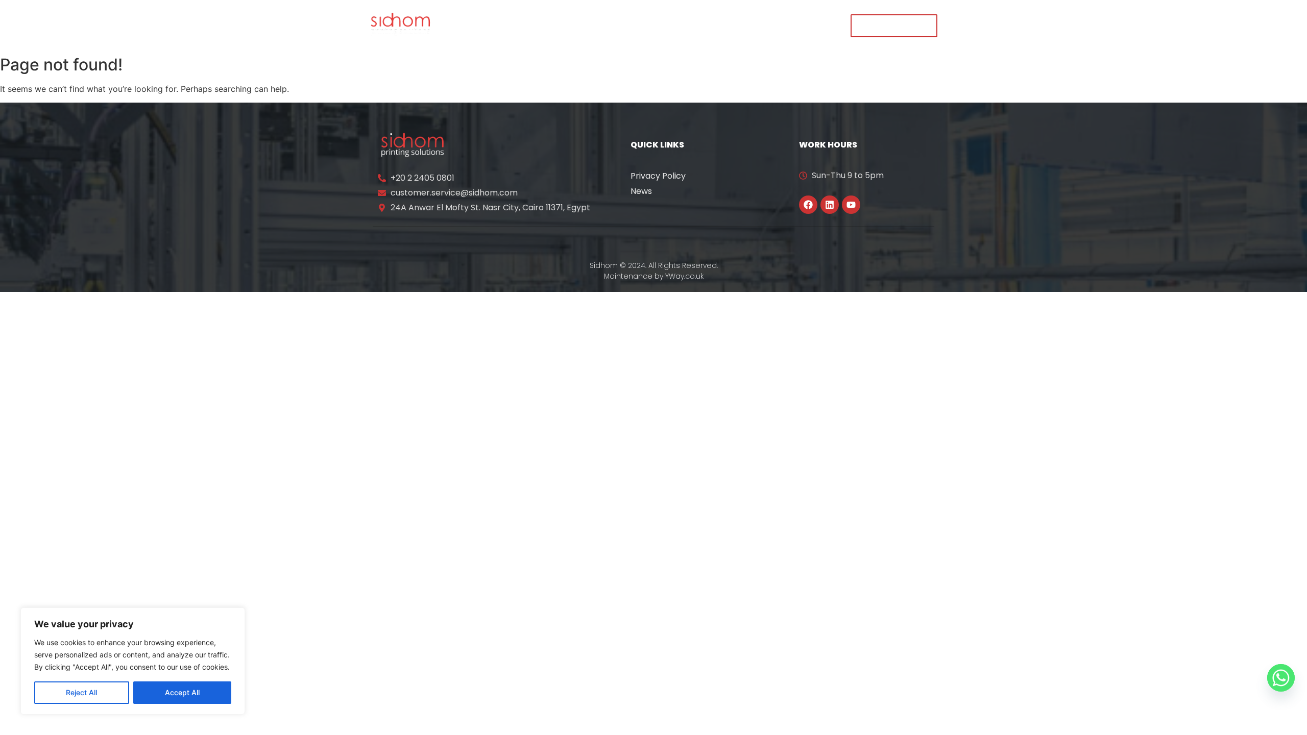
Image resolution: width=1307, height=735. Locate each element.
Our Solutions (597, 25)
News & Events (678, 25)
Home (477, 25)
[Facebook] (808, 204)
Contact (801, 25)
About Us (528, 25)
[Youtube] (851, 204)
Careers (746, 25)
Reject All (81, 692)
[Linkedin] (829, 204)
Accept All (182, 692)
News (641, 191)
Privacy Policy (658, 176)
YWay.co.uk (684, 276)
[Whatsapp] (1281, 678)
